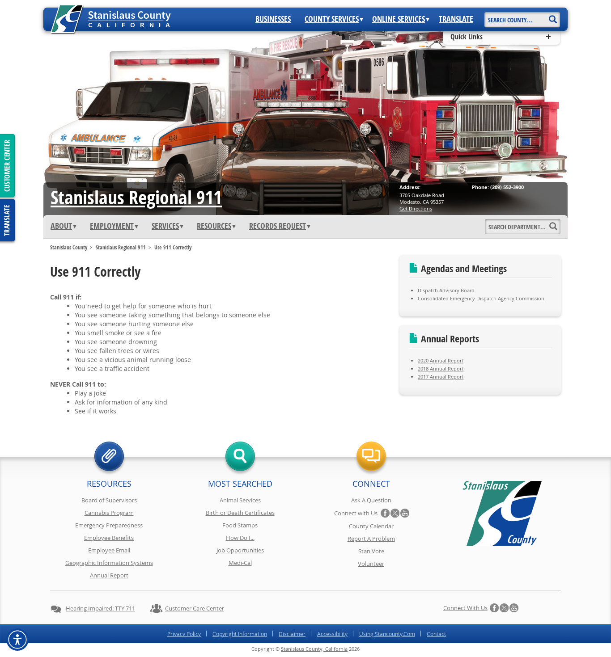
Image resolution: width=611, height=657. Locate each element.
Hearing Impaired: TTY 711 (100, 608)
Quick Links (466, 37)
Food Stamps (240, 525)
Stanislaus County (68, 247)
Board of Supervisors (109, 500)
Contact (436, 633)
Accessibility (332, 633)
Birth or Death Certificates (240, 513)
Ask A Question (371, 500)
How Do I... (240, 538)
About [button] (61, 226)
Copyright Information (239, 633)
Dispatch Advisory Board (446, 290)
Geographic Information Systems (109, 563)
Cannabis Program (109, 513)
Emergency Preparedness (109, 525)
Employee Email (109, 550)
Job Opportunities (240, 550)
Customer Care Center (194, 608)
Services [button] (165, 226)
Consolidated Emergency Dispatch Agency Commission (481, 298)
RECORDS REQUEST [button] (277, 226)
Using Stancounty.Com (387, 633)
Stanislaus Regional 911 (136, 197)
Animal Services (240, 500)
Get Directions (415, 208)
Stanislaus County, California (314, 648)
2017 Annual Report (440, 376)
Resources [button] (214, 226)
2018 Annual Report (440, 368)
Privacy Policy (184, 633)
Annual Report (109, 575)
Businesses (273, 19)
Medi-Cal (240, 563)
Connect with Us (356, 513)
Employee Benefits (109, 538)
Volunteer (371, 564)
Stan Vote (371, 551)
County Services (332, 19)
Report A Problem (371, 539)
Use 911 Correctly (172, 247)
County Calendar (371, 526)
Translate (456, 19)
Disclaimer (292, 633)
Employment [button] (112, 226)
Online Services (398, 19)
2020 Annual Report (440, 360)
